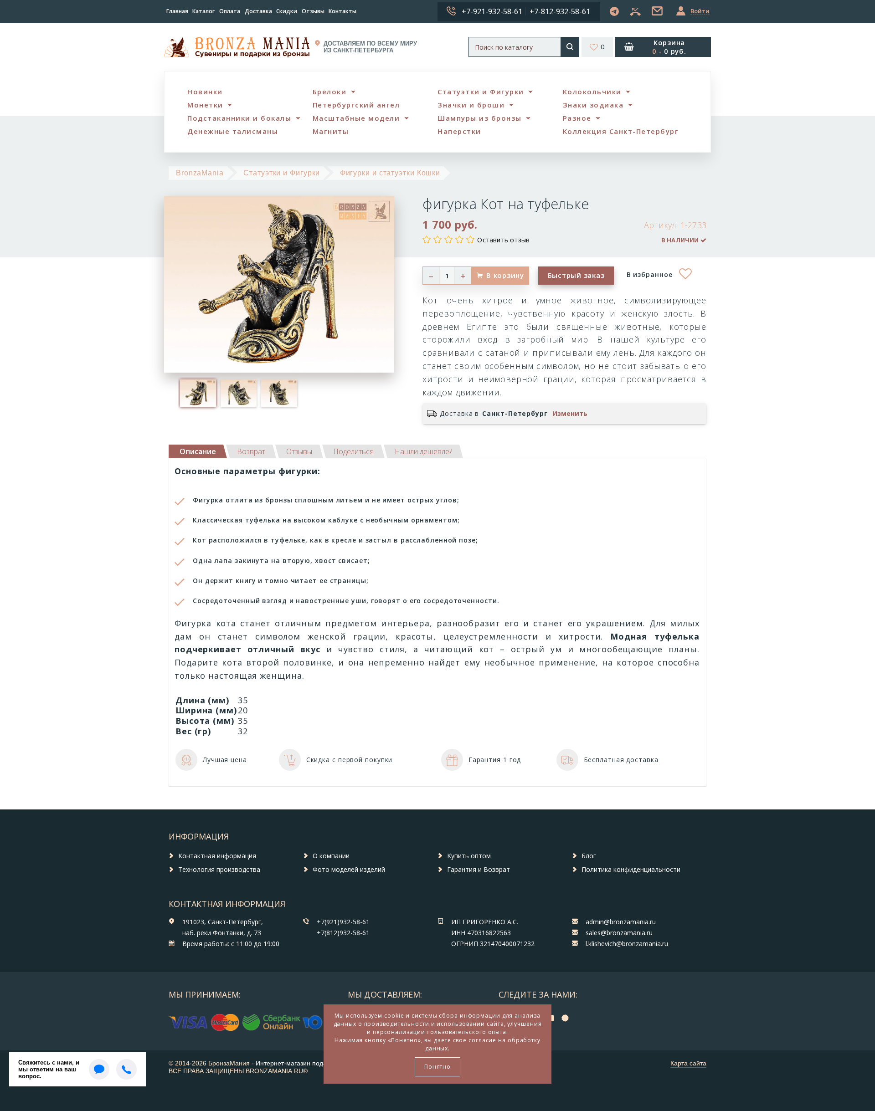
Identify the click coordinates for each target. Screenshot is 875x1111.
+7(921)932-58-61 (343, 921)
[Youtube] (552, 1017)
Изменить (569, 413)
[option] (198, 393)
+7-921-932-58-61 (492, 11)
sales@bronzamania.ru (619, 932)
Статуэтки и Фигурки (481, 91)
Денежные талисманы (232, 131)
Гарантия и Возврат (478, 869)
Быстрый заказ (576, 275)
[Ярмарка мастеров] (567, 1017)
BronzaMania (200, 173)
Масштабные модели (356, 118)
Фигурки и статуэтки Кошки (390, 173)
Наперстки (459, 131)
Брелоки (330, 91)
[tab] (251, 451)
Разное (577, 118)
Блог (589, 855)
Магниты (331, 131)
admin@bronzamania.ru (621, 921)
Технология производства (219, 869)
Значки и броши (471, 104)
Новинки (205, 91)
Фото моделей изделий (349, 869)
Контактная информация (217, 855)
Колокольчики (592, 91)
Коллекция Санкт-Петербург (621, 131)
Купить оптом (469, 855)
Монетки (205, 104)
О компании (331, 855)
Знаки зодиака (593, 104)
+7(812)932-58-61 (343, 932)
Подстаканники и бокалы (239, 118)
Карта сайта (688, 1063)
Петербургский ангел (356, 104)
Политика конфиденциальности (631, 869)
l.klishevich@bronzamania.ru (627, 943)
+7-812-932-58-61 (560, 11)
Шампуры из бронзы (480, 118)
